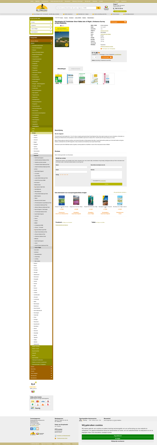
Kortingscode (57, 443)
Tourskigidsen (35, 117)
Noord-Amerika (35, 351)
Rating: (57, 174)
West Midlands (37, 191)
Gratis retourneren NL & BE (57, 1)
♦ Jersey (36, 258)
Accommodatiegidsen (37, 47)
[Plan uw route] (37, 428)
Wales (35, 198)
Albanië (35, 135)
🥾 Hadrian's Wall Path (39, 187)
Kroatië (35, 290)
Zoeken (98, 8)
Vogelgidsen (35, 124)
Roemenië (36, 321)
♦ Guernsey (37, 256)
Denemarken (37, 151)
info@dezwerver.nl (35, 425)
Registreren (123, 1)
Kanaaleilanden (38, 254)
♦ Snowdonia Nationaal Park (40, 205)
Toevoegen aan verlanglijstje (108, 48)
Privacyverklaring (66, 443)
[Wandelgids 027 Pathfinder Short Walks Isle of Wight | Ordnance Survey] (62, 35)
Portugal (36, 319)
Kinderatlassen (35, 77)
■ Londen (36, 249)
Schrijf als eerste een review (107, 46)
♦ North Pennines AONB (39, 180)
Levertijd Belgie (117, 54)
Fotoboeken (35, 70)
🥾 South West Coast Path (40, 229)
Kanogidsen (35, 74)
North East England (38, 157)
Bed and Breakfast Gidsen (38, 52)
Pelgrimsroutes (35, 95)
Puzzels (32, 371)
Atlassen (34, 50)
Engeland (36, 155)
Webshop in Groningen (77, 1)
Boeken (32, 43)
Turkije (35, 339)
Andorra (35, 137)
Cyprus (35, 146)
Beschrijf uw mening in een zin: (98, 165)
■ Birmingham (37, 196)
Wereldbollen (34, 378)
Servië (35, 328)
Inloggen (117, 1)
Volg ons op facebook (68, 222)
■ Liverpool (37, 182)
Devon (36, 218)
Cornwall (36, 216)
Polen (35, 317)
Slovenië (36, 330)
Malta (35, 301)
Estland (35, 263)
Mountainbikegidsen (36, 90)
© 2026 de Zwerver (35, 443)
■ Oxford (36, 252)
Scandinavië (36, 324)
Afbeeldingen (61, 69)
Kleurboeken (35, 81)
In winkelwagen (105, 57)
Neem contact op (121, 11)
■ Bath (35, 223)
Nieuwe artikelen (34, 41)
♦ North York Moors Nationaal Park (42, 166)
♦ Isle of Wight (37, 247)
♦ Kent (35, 243)
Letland (35, 292)
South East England (38, 241)
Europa (34, 133)
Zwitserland (36, 344)
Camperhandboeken (37, 59)
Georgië (35, 272)
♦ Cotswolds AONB (38, 225)
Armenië (36, 139)
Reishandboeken (36, 106)
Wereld (33, 355)
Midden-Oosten (35, 348)
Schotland (36, 326)
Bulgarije (36, 144)
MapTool (37, 1)
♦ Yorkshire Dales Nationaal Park (41, 164)
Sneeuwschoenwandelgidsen (39, 113)
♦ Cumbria (36, 173)
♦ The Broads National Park (40, 211)
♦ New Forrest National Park (40, 232)
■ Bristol (36, 238)
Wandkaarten (34, 375)
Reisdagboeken (35, 99)
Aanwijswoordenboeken (37, 45)
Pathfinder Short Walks (106, 34)
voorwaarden (103, 180)
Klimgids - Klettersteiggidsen (38, 83)
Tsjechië (35, 337)
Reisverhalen (35, 110)
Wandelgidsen (35, 126)
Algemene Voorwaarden (46, 443)
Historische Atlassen (36, 72)
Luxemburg (36, 299)
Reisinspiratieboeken (37, 108)
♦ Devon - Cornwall (38, 227)
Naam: (57, 165)
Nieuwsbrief (67, 1)
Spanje (35, 335)
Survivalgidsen (35, 115)
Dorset (36, 220)
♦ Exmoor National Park (39, 234)
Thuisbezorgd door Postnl (62, 438)
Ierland (35, 283)
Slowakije (36, 333)
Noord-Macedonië (38, 310)
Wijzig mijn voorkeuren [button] (117, 441)
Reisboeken (35, 97)
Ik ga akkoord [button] (118, 435)
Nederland (36, 306)
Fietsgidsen (34, 68)
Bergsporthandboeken (37, 54)
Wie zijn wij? (87, 1)
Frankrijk (36, 270)
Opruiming (33, 369)
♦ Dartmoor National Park (40, 236)
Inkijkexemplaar (75, 69)
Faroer (35, 265)
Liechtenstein (37, 294)
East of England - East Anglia (41, 209)
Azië (33, 131)
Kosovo (35, 288)
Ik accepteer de (99, 180)
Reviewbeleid (75, 443)
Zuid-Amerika (35, 357)
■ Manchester (37, 184)
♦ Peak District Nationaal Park (41, 193)
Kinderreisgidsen (36, 79)
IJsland (35, 281)
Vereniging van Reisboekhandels (63, 435)
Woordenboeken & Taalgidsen (39, 364)
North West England (39, 171)
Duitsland (36, 153)
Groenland (36, 276)
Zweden (35, 342)
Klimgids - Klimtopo (36, 86)
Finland (35, 267)
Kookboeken (35, 88)
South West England (39, 214)
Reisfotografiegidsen (37, 101)
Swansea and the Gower (40, 200)
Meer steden (37, 261)
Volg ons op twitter (101, 222)
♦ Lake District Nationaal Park (41, 178)
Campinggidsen (35, 61)
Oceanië (34, 353)
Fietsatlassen (35, 65)
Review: (93, 169)
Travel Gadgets (34, 373)
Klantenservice (45, 1)
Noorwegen (36, 312)
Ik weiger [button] (117, 438)
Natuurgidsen (35, 92)
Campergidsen (35, 56)
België (35, 142)
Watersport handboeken (37, 360)
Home (32, 1)
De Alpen (36, 148)
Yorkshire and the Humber (40, 162)
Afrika (33, 128)
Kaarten (32, 366)
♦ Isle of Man (37, 175)
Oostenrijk (36, 315)
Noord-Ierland (37, 308)
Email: (57, 169)
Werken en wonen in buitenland (39, 362)
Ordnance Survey (104, 30)
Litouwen (36, 297)
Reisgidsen (34, 103)
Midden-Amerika (36, 346)
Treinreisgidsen (35, 119)
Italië (35, 285)
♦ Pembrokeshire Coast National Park (42, 202)
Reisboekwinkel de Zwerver (62, 225)
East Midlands (37, 189)
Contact (101, 1)
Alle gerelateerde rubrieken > (120, 192)
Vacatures (95, 1)
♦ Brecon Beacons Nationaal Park (42, 207)
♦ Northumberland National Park (41, 160)
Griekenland (36, 274)
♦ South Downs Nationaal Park (41, 245)
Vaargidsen (34, 121)
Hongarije (36, 279)
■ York (35, 169)
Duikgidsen (34, 63)
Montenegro (36, 303)
